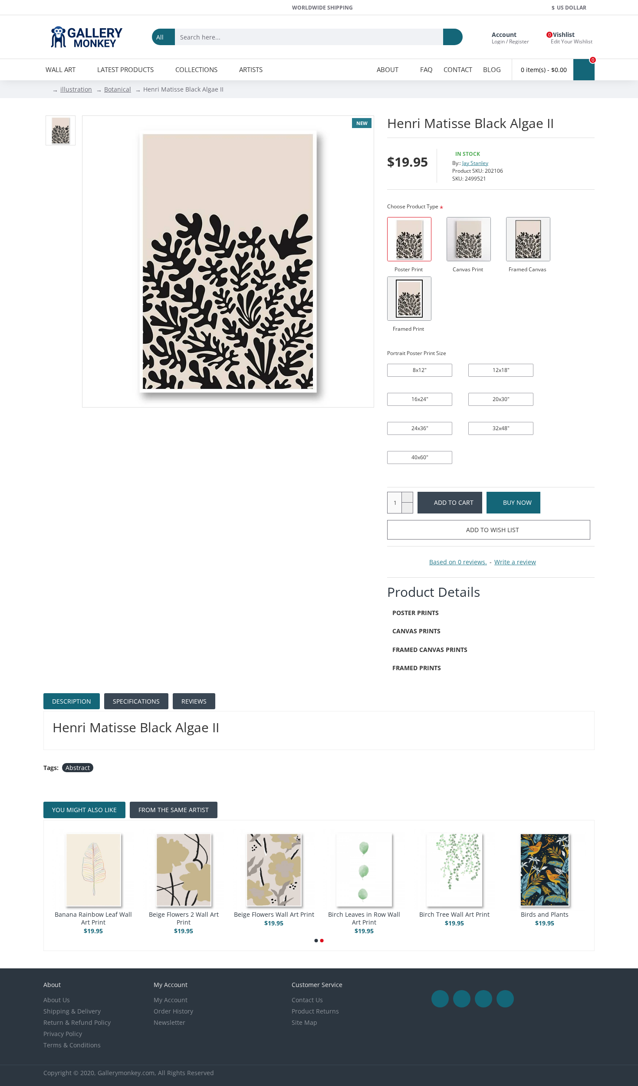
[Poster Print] (409, 239)
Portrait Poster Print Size (416, 353)
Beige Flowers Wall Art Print (274, 914)
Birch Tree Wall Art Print (454, 914)
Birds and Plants (545, 914)
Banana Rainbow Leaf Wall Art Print (93, 918)
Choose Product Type (412, 206)
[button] (316, 940)
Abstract (78, 767)
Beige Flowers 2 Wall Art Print (184, 918)
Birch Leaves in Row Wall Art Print (364, 918)
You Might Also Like (84, 810)
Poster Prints (415, 613)
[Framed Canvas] (528, 239)
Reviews (194, 701)
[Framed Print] (409, 298)
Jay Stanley (475, 163)
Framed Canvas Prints (429, 649)
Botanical (117, 89)
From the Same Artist (173, 810)
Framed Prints (416, 668)
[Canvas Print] (469, 239)
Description (71, 701)
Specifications (136, 701)
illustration (76, 89)
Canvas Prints (416, 631)
